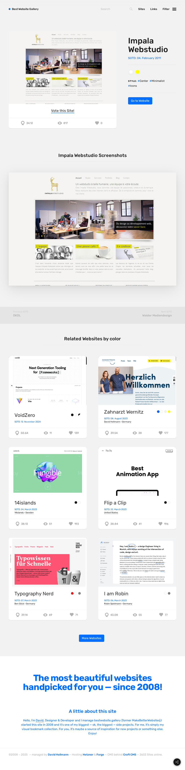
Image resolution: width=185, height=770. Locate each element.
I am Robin (116, 594)
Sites (141, 9)
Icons (133, 85)
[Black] (72, 414)
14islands (25, 503)
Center (144, 81)
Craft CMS (129, 754)
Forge (100, 754)
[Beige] (165, 411)
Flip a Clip (115, 503)
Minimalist (158, 81)
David (40, 720)
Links (153, 9)
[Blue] (158, 411)
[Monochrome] (79, 414)
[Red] (72, 593)
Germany (126, 421)
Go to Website (140, 100)
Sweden (29, 512)
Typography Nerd (33, 594)
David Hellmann (112, 421)
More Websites (91, 638)
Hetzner (88, 754)
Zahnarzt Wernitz (123, 412)
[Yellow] (137, 72)
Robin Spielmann (112, 603)
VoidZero (24, 415)
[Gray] (79, 593)
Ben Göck (19, 603)
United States (111, 512)
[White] (131, 72)
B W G (25, 9)
